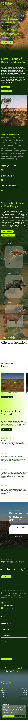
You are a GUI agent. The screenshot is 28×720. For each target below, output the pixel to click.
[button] (22, 368)
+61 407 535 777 (5, 704)
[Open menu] (25, 3)
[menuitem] (4, 688)
